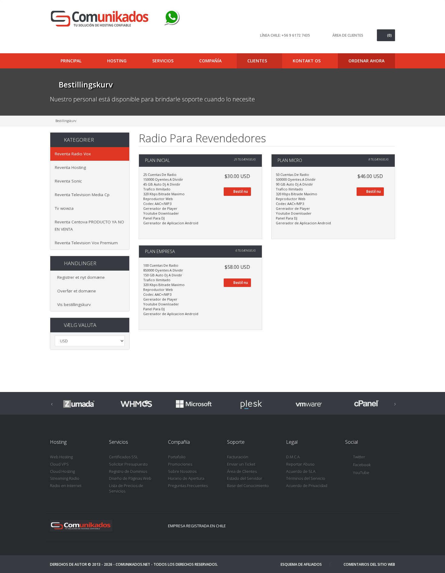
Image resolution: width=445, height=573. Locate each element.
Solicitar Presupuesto (128, 464)
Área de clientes (347, 35)
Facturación (237, 456)
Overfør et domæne (75, 291)
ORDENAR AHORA (366, 61)
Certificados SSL (123, 456)
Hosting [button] (117, 61)
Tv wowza (64, 208)
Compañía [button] (211, 61)
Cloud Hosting (62, 471)
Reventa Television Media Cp (82, 194)
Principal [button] (72, 61)
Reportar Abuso (300, 464)
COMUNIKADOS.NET (133, 564)
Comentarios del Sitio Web (369, 564)
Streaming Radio (64, 478)
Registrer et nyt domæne (80, 277)
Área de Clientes (242, 471)
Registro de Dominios (128, 471)
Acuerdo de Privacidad (306, 485)
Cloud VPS (59, 464)
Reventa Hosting (70, 167)
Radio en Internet (65, 485)
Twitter (359, 456)
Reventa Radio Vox (73, 153)
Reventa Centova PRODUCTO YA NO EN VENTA (89, 225)
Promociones (180, 464)
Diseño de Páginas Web (130, 478)
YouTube (361, 472)
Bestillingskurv (65, 121)
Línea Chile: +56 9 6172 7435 (285, 35)
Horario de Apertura (186, 478)
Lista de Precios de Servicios (126, 488)
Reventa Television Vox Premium (86, 242)
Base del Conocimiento (248, 485)
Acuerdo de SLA (300, 471)
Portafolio (177, 456)
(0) (389, 35)
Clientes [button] (257, 61)
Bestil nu (240, 191)
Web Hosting (61, 456)
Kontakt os (307, 61)
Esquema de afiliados (301, 564)
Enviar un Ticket (241, 464)
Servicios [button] (163, 61)
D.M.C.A (293, 456)
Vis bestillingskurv (73, 304)
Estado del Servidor (244, 478)
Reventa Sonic (68, 181)
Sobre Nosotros (182, 471)
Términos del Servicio (305, 478)
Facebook (362, 464)
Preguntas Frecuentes (188, 485)
